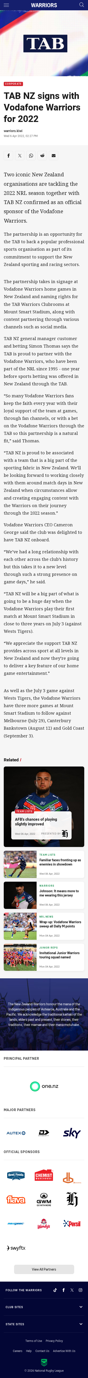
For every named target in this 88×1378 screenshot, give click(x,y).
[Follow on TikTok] (55, 1290)
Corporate (13, 84)
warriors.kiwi (13, 131)
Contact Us (42, 1351)
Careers (17, 1351)
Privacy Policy (54, 1341)
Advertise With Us (64, 1351)
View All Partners (44, 1269)
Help (29, 1351)
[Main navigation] (6, 5)
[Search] (81, 5)
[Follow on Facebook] (63, 1290)
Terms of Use (33, 1341)
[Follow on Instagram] (80, 1290)
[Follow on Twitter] (72, 1290)
